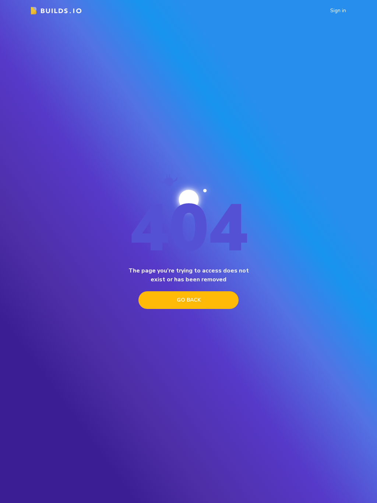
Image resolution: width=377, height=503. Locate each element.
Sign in (338, 10)
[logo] (56, 10)
